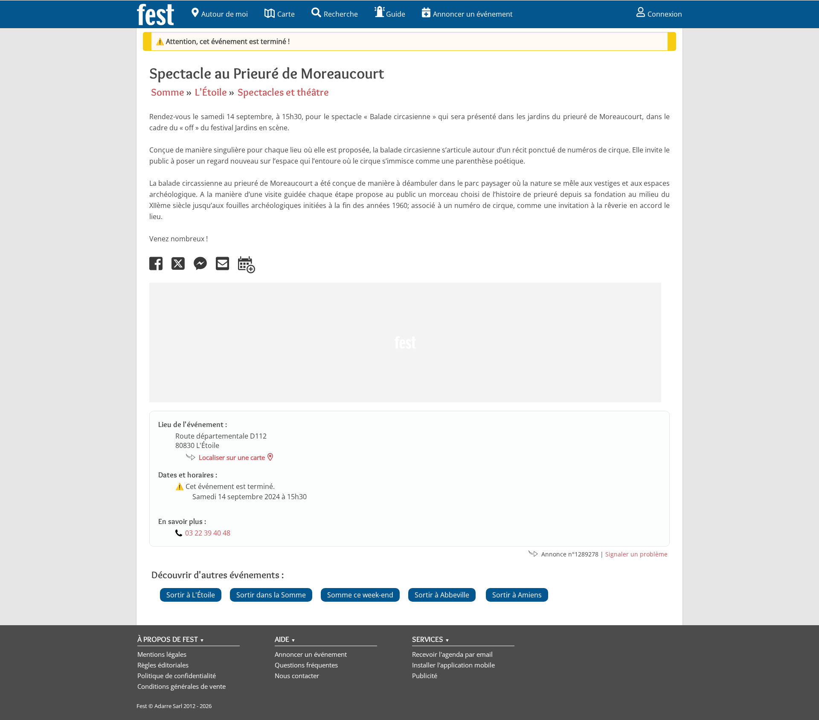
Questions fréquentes (306, 665)
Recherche (341, 14)
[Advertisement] (405, 342)
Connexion (665, 14)
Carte (286, 14)
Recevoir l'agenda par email (452, 654)
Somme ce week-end (360, 595)
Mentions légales (161, 654)
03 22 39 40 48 (207, 533)
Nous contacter (297, 675)
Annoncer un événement (473, 14)
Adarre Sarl (168, 706)
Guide (395, 14)
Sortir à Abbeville (442, 595)
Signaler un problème (636, 554)
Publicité (424, 675)
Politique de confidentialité (176, 675)
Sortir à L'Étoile (190, 595)
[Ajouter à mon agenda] (250, 269)
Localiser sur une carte (232, 457)
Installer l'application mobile (453, 665)
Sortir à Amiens (517, 595)
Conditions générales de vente (181, 686)
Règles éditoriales (163, 665)
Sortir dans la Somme (271, 595)
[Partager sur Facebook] (159, 269)
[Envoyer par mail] (226, 269)
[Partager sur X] (181, 269)
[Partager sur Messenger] (204, 269)
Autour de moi (224, 14)
